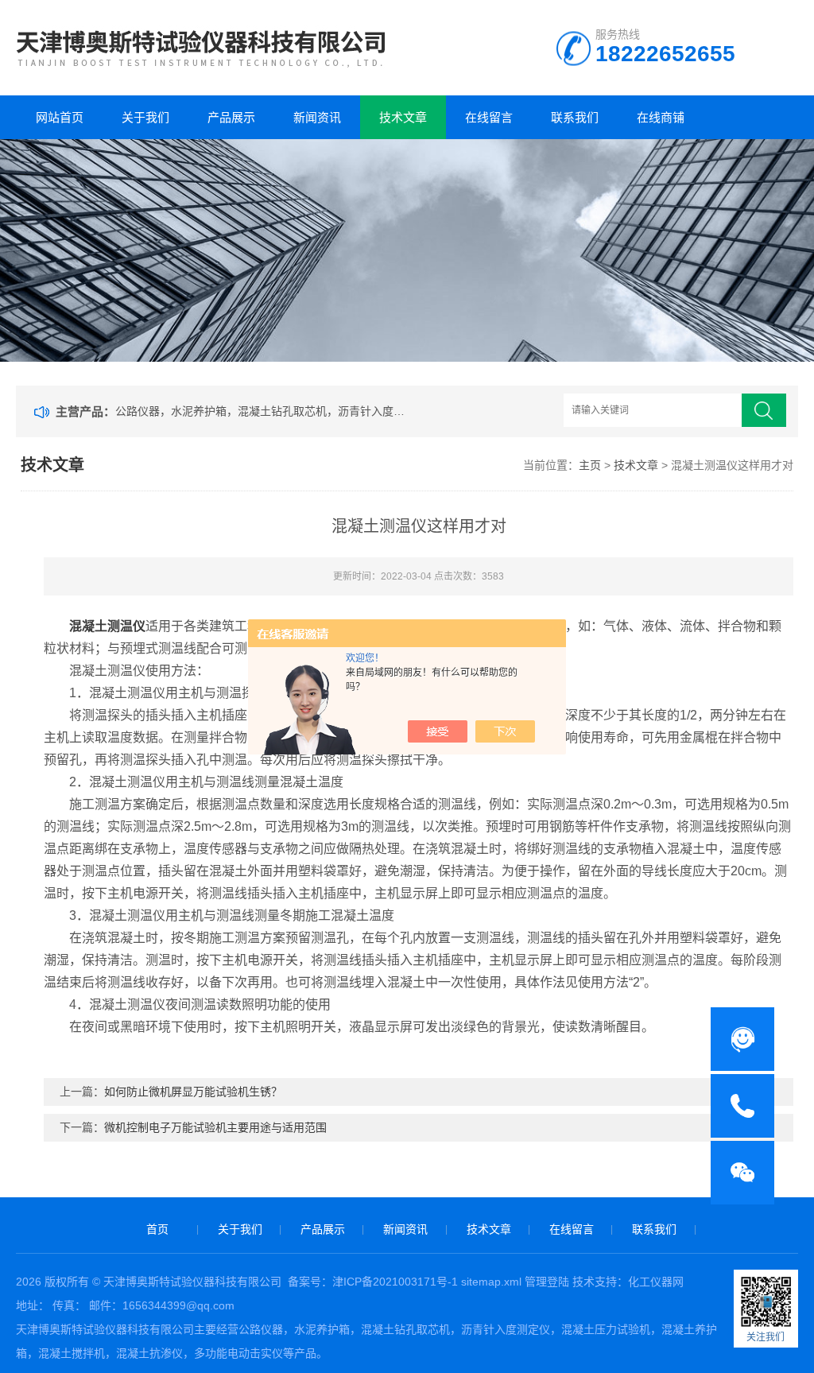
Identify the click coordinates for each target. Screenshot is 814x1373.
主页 (590, 465)
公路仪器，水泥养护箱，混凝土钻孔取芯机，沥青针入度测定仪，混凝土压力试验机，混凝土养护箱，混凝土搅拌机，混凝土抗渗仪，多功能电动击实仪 (263, 411)
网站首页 (59, 117)
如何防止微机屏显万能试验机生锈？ (193, 1091)
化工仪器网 (656, 1281)
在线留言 (489, 117)
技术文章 (403, 117)
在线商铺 (660, 117)
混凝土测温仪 (107, 626)
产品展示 (231, 117)
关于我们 (145, 117)
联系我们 (575, 117)
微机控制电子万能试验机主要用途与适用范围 (215, 1127)
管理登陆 (547, 1281)
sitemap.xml (491, 1281)
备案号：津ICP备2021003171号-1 (373, 1281)
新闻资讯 (317, 117)
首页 (157, 1229)
